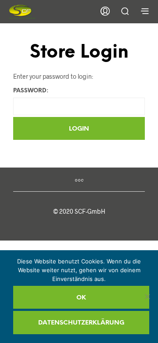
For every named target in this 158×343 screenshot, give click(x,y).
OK (81, 298)
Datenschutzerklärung (81, 323)
